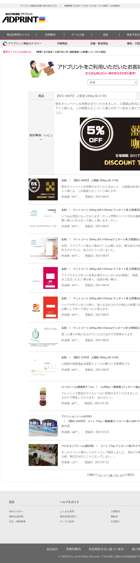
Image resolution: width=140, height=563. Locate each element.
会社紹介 (52, 549)
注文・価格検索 (17, 521)
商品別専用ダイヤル (18, 34)
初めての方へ (16, 511)
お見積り (115, 521)
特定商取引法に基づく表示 (106, 549)
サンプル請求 (67, 521)
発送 (105, 34)
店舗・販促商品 (99, 43)
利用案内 (50, 34)
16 (99, 475)
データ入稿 (77, 34)
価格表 (114, 516)
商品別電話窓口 (68, 516)
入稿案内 (115, 511)
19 (116, 475)
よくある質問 (67, 511)
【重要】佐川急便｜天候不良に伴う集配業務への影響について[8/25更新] (70, 52)
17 (105, 475)
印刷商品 (62, 43)
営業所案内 (73, 549)
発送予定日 (133, 34)
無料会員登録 (16, 516)
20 (121, 475)
